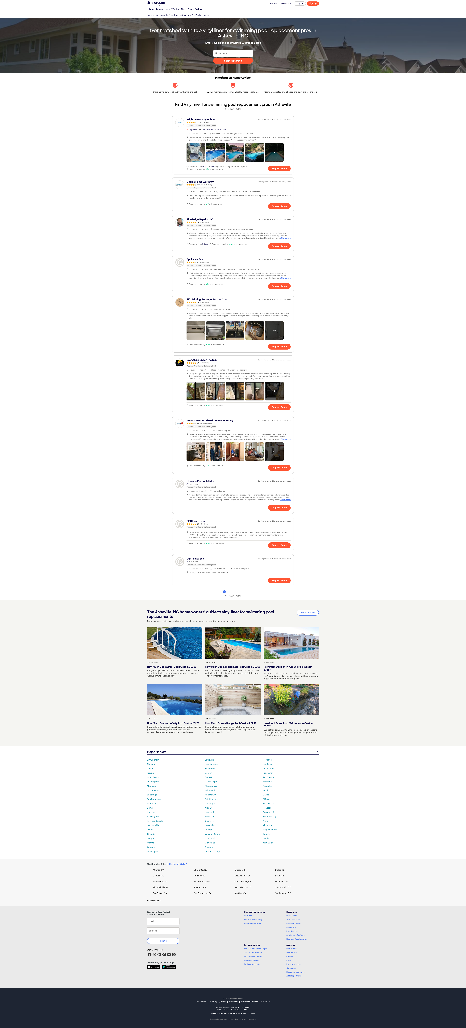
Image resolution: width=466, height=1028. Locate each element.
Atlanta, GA (158, 870)
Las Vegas (210, 803)
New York (209, 812)
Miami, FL (279, 876)
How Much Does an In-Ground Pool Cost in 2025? (288, 668)
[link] (233, 122)
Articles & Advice (195, 9)
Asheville (209, 816)
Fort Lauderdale (155, 821)
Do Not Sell (235, 1008)
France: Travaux (202, 1002)
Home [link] (149, 15)
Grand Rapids (211, 781)
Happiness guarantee (295, 972)
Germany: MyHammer (218, 1002)
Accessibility (245, 1009)
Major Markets (156, 752)
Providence (268, 777)
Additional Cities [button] (154, 901)
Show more (286, 238)
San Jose (151, 803)
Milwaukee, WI (160, 881)
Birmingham (153, 760)
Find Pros (248, 916)
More (183, 9)
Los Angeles (153, 781)
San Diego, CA (160, 893)
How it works (291, 949)
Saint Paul (210, 790)
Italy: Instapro (233, 1002)
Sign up (163, 941)
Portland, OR (200, 887)
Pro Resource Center (253, 956)
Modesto (151, 786)
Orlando (151, 834)
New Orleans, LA (242, 881)
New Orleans (211, 764)
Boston (208, 773)
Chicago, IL (239, 870)
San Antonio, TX (283, 887)
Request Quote (279, 168)
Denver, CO (158, 876)
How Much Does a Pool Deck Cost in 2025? (171, 666)
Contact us (291, 968)
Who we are (291, 952)
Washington (153, 816)
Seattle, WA (240, 893)
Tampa (150, 838)
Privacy (219, 1008)
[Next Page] (259, 591)
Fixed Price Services (252, 923)
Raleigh (208, 829)
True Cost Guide (293, 920)
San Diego (152, 795)
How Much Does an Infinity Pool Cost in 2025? (173, 723)
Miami (150, 829)
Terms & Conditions (247, 1013)
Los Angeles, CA (242, 876)
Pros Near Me (292, 931)
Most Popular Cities (156, 864)
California (226, 1008)
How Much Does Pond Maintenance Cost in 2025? (288, 725)
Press (288, 960)
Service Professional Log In (255, 949)
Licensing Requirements (296, 939)
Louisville (209, 760)
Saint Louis (210, 799)
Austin (266, 790)
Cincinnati (210, 838)
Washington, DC (283, 893)
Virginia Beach (270, 829)
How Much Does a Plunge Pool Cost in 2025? (230, 723)
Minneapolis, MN (202, 881)
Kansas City (210, 795)
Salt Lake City (269, 816)
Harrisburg (268, 764)
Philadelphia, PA (161, 887)
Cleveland (210, 843)
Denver (150, 808)
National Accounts (252, 964)
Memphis (267, 781)
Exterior (159, 9)
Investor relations (293, 964)
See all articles (308, 612)
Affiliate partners (293, 976)
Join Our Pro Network (253, 952)
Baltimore (210, 768)
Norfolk (266, 821)
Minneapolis (211, 786)
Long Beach (153, 777)
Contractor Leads (251, 960)
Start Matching (233, 60)
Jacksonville (153, 825)
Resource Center (293, 923)
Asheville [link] (164, 15)
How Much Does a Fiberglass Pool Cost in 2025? (232, 666)
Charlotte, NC (200, 870)
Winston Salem (212, 834)
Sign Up (313, 3)
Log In (300, 3)
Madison (267, 838)
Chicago (151, 847)
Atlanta (150, 843)
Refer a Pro (291, 927)
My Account (291, 916)
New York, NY (281, 881)
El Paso (266, 799)
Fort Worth (268, 803)
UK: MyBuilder (265, 1002)
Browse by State (177, 864)
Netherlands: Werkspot (249, 1002)
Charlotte (210, 821)
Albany (208, 808)
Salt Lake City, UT (242, 887)
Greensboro (211, 825)
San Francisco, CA (203, 893)
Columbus (210, 847)
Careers (289, 956)
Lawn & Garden (172, 9)
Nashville (267, 786)
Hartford (151, 812)
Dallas (266, 795)
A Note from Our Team (295, 935)
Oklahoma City (212, 851)
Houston (267, 808)
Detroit (208, 777)
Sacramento (153, 790)
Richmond (268, 825)
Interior (151, 9)
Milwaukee (268, 843)
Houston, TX (200, 876)
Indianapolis (153, 851)
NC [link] (156, 15)
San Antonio (269, 812)
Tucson (150, 768)
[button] (196, 152)
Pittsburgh (268, 773)
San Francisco (154, 799)
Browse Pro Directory (253, 920)
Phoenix (151, 764)
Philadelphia (269, 768)
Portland (267, 760)
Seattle (266, 834)
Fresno (150, 773)
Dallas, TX (280, 870)
